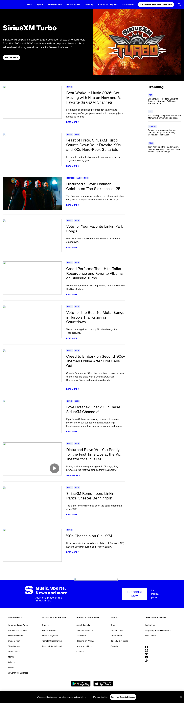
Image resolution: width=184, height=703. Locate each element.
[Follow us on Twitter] (147, 654)
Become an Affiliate (85, 641)
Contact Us (150, 625)
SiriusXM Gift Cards (119, 641)
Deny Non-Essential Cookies (123, 697)
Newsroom (81, 635)
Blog (113, 625)
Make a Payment (50, 635)
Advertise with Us (84, 646)
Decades (70, 178)
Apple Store (103, 683)
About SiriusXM (83, 625)
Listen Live (11, 57)
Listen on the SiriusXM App (156, 4)
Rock (77, 134)
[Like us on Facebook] (147, 647)
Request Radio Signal (52, 646)
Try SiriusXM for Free (17, 630)
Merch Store (116, 635)
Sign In (45, 625)
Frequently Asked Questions (157, 630)
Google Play (81, 683)
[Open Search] (179, 4)
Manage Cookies (100, 697)
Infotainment (14, 651)
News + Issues (73, 4)
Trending (89, 4)
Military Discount (15, 635)
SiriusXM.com (128, 4)
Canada (114, 646)
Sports (40, 4)
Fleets (11, 667)
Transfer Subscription (52, 641)
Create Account (49, 630)
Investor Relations (84, 630)
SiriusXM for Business (18, 673)
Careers (80, 651)
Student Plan (14, 641)
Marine (11, 657)
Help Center (150, 635)
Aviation (11, 662)
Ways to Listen (117, 630)
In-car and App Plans (18, 625)
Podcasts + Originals (108, 4)
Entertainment (55, 4)
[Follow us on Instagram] (147, 650)
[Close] (181, 697)
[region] (92, 697)
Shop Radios (14, 646)
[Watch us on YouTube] (147, 657)
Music (29, 4)
